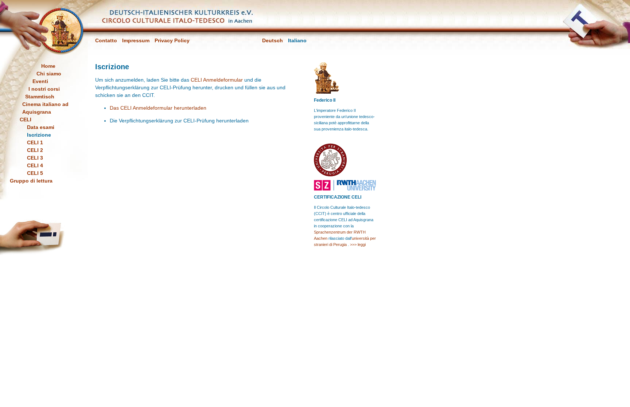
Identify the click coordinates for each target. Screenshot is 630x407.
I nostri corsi (44, 89)
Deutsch (272, 40)
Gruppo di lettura (31, 181)
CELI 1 (35, 142)
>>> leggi (358, 244)
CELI (25, 119)
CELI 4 (35, 165)
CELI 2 (35, 150)
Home (48, 66)
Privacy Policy (172, 40)
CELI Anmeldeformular (217, 80)
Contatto (106, 40)
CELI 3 (35, 158)
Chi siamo (48, 74)
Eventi (40, 81)
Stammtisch (39, 96)
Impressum (135, 40)
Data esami (40, 127)
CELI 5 (35, 173)
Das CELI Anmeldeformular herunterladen (158, 108)
